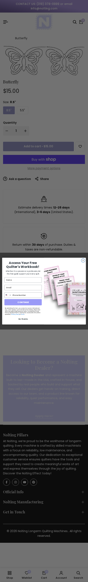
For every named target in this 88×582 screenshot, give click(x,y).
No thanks (23, 319)
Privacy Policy (15, 314)
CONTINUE (23, 302)
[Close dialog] (83, 260)
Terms (22, 314)
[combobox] (8, 294)
